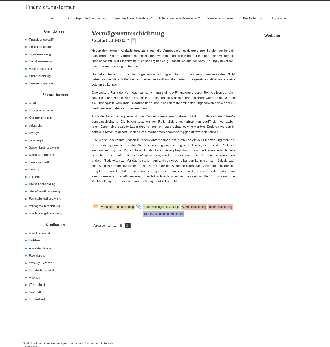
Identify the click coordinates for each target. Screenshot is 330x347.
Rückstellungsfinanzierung (45, 198)
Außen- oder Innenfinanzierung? (179, 18)
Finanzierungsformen (219, 18)
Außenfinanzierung (40, 68)
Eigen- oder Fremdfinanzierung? (132, 18)
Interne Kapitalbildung (42, 184)
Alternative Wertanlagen (51, 343)
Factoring (34, 176)
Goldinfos (29, 343)
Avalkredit (35, 292)
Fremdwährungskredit (42, 270)
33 (121, 225)
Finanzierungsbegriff (41, 39)
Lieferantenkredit (39, 162)
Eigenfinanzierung (40, 54)
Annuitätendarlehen (40, 248)
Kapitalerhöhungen (40, 117)
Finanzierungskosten (41, 83)
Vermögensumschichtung (44, 206)
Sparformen (75, 343)
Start (51, 18)
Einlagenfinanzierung (41, 110)
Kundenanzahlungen (41, 154)
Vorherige (99, 225)
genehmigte (36, 140)
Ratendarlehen (37, 255)
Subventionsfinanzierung (44, 147)
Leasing (33, 169)
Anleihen (34, 277)
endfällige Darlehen (40, 262)
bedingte (34, 133)
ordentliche (35, 125)
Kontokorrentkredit (40, 233)
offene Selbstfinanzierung (44, 191)
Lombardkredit (37, 299)
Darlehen (34, 240)
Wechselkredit (37, 284)
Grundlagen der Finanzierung (87, 18)
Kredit (32, 103)
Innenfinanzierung (39, 76)
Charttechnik (92, 343)
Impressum (279, 18)
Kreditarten (250, 18)
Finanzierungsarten (40, 46)
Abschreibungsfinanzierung (45, 213)
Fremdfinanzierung (40, 61)
